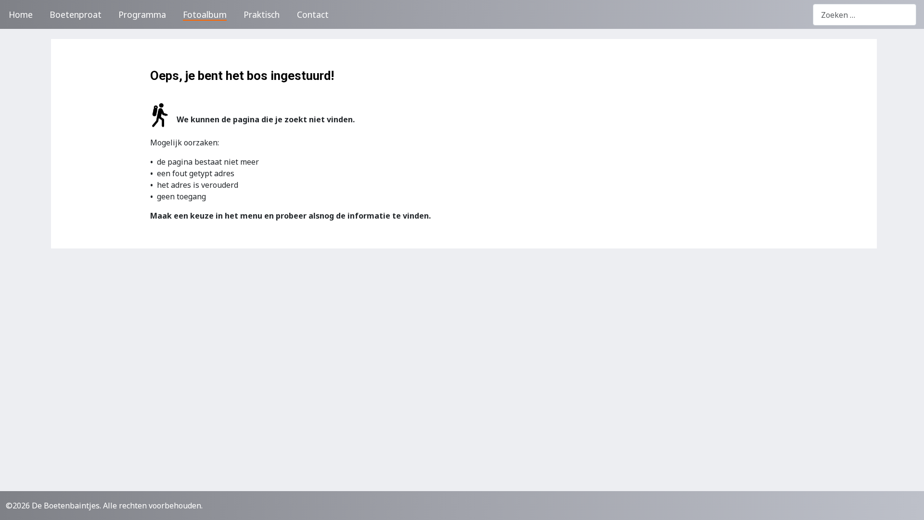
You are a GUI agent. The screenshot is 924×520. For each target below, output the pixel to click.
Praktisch (262, 14)
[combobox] (864, 15)
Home (21, 14)
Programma (142, 14)
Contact (313, 14)
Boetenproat (76, 14)
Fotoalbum (205, 14)
